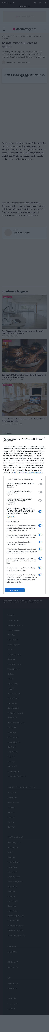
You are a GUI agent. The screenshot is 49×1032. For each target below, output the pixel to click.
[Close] (44, 439)
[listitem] (24, 479)
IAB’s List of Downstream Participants (27, 472)
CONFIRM (14, 590)
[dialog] (24, 516)
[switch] (40, 484)
